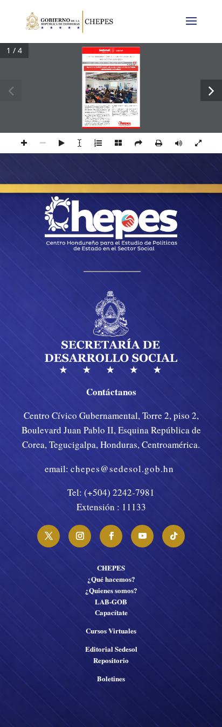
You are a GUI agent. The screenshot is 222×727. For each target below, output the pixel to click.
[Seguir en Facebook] (111, 536)
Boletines (111, 678)
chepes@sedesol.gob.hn (122, 468)
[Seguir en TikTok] (173, 536)
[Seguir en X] (48, 536)
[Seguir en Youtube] (142, 536)
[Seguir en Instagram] (79, 536)
